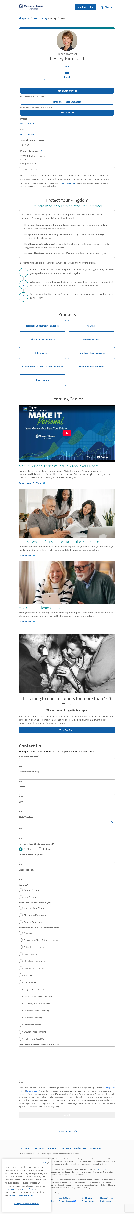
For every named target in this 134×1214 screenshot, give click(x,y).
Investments (34, 378)
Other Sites (96, 1148)
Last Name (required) (29, 771)
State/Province (26, 817)
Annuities (82, 323)
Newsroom (38, 1148)
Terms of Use (27, 1189)
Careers (52, 1148)
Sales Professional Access (73, 1148)
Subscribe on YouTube (30, 483)
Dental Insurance (84, 337)
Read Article (25, 555)
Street (22, 786)
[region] (26, 1185)
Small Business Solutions (86, 364)
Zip (20, 828)
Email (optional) (27, 869)
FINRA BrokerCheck (68, 183)
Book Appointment (67, 90)
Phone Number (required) (31, 854)
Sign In (106, 6)
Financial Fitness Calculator (50, 101)
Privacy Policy (11, 1189)
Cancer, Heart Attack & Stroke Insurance (41, 364)
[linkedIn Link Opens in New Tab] (67, 65)
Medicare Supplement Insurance (39, 323)
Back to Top (65, 1131)
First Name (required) (29, 756)
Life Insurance (34, 350)
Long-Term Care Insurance (86, 350)
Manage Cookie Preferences (20, 1195)
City (21, 801)
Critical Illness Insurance (37, 337)
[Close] (46, 1162)
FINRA (99, 1169)
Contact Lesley (85, 7)
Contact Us (33, 745)
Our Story (24, 1148)
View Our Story (47, 729)
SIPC (105, 1169)
